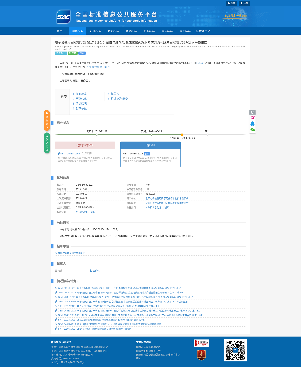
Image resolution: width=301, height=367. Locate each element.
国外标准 (185, 31)
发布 (96, 131)
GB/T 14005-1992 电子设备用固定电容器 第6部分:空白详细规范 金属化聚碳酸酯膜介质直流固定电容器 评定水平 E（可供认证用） (124, 301)
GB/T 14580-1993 (70, 153)
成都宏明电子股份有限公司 (71, 253)
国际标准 (167, 31)
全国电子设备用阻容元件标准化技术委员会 (166, 198)
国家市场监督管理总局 (148, 347)
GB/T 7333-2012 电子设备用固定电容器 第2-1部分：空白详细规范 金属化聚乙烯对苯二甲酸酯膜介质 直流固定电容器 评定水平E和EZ (125, 297)
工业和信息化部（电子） (97, 67)
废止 (207, 131)
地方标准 (113, 31)
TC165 (199, 62)
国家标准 (77, 31)
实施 (151, 131)
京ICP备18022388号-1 (73, 362)
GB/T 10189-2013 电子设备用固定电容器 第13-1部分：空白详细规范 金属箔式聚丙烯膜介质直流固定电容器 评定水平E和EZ (120, 292)
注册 (245, 3)
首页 (59, 31)
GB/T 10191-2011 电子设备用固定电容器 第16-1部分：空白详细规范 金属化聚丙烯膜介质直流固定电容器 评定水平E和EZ (119, 288)
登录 (232, 3)
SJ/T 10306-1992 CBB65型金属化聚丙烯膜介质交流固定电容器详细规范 (94, 328)
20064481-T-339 (87, 212)
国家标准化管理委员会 (148, 350)
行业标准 (95, 31)
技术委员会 (203, 31)
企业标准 (149, 31)
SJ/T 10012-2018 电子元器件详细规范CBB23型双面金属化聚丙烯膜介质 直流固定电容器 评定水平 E (109, 306)
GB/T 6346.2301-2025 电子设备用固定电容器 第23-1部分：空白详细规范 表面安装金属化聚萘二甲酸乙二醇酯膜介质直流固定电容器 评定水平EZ (131, 315)
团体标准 (131, 31)
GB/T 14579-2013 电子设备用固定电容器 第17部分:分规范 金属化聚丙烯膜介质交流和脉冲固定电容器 (109, 324)
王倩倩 (96, 270)
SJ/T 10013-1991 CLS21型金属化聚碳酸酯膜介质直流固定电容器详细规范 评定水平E (101, 319)
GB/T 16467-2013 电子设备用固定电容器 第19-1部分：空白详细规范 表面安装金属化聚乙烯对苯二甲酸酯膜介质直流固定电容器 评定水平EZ (129, 310)
